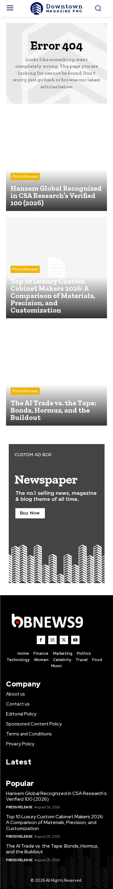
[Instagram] (52, 640)
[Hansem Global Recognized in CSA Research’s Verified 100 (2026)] (56, 160)
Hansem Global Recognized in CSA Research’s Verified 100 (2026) (56, 796)
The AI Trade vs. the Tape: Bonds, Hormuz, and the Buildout (52, 849)
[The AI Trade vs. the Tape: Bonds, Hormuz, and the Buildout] (56, 375)
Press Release (25, 176)
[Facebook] (41, 640)
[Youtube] (75, 640)
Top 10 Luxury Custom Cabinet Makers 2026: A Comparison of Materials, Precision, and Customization (55, 822)
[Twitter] (64, 640)
